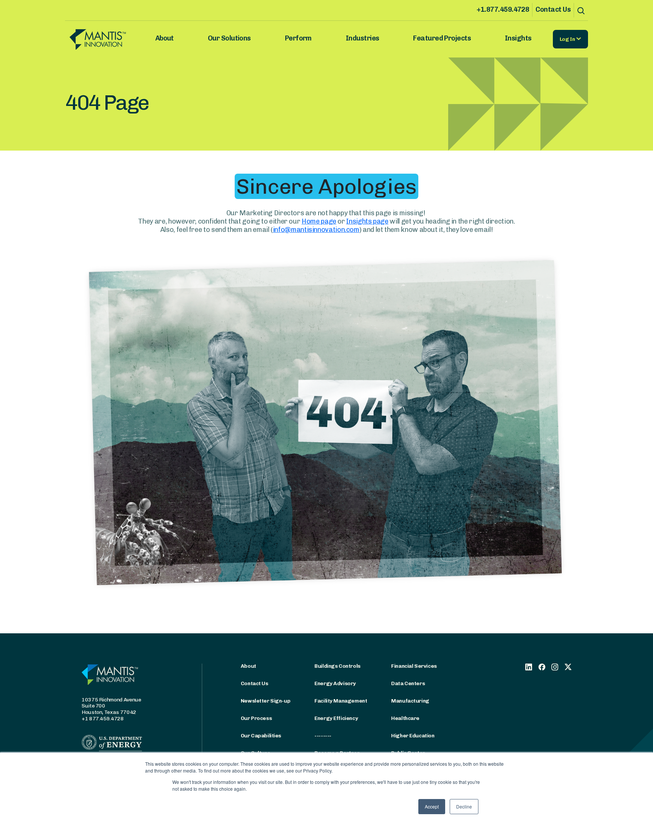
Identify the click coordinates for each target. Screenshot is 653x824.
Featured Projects (442, 38)
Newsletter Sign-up (265, 701)
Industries (362, 38)
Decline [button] (464, 806)
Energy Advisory (335, 683)
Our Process (256, 718)
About (164, 38)
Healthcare (405, 718)
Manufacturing (410, 701)
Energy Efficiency (336, 718)
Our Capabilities (261, 735)
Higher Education (412, 735)
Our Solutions (229, 38)
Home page (319, 221)
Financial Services (413, 666)
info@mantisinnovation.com (316, 229)
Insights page (367, 221)
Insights (518, 38)
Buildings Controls (337, 666)
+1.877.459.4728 (503, 9)
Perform (298, 38)
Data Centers (408, 683)
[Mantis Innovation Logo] (108, 39)
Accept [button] (432, 806)
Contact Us (553, 9)
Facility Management (340, 701)
